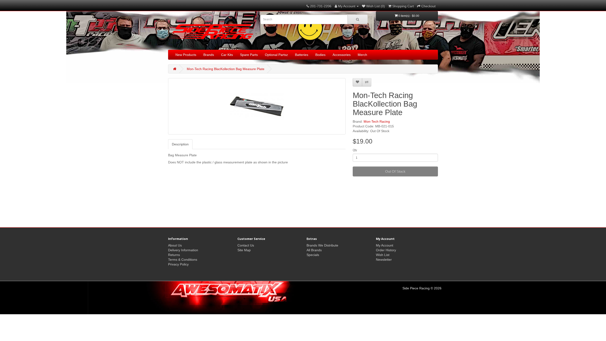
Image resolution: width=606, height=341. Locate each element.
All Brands (314, 250)
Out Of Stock (395, 171)
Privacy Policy (178, 264)
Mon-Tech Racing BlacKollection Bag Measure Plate (225, 69)
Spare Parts (249, 55)
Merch (362, 55)
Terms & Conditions (182, 259)
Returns (174, 255)
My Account (384, 245)
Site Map (244, 250)
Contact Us (245, 245)
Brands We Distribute (322, 245)
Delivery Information (183, 250)
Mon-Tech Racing (377, 121)
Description (180, 144)
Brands (208, 55)
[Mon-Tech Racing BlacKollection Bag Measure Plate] (257, 106)
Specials (313, 255)
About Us (175, 245)
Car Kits (227, 55)
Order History (386, 250)
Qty (355, 150)
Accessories (342, 55)
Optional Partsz (276, 55)
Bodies (320, 55)
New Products (185, 55)
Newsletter (384, 259)
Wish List (382, 255)
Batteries (301, 55)
